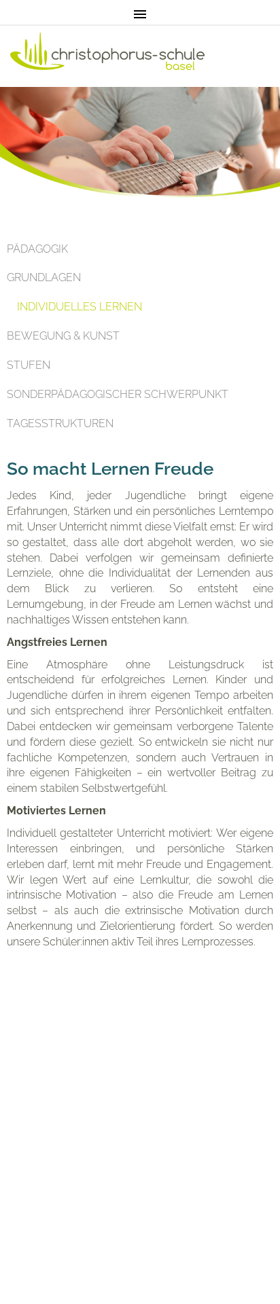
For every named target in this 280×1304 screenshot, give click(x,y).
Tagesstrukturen (60, 423)
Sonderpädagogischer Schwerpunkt (117, 394)
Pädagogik (37, 248)
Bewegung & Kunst (63, 335)
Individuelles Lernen (79, 306)
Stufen (28, 365)
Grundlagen (44, 277)
